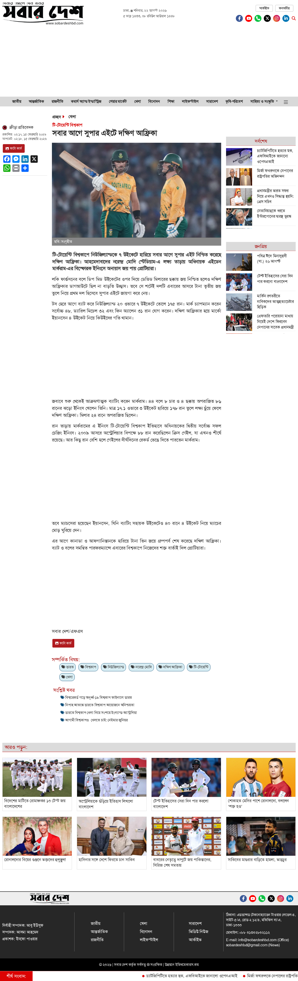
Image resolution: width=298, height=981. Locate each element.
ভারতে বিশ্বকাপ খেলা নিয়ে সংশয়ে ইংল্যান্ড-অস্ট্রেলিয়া (101, 712)
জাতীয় (16, 101)
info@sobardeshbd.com (257, 939)
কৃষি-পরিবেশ (234, 101)
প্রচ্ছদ (56, 117)
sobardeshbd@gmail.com (247, 945)
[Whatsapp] (259, 18)
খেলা (137, 101)
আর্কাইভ (264, 8)
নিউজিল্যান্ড (115, 667)
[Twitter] (268, 18)
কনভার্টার (284, 8)
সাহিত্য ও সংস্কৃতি (263, 101)
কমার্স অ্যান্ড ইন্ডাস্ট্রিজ (86, 101)
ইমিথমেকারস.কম (187, 964)
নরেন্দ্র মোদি (143, 667)
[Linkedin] (287, 18)
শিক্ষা (171, 101)
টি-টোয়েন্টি (200, 667)
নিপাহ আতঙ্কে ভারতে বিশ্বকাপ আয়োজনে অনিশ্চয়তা (99, 705)
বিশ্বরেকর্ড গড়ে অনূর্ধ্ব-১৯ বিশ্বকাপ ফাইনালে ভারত (98, 697)
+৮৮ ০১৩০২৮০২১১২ (254, 932)
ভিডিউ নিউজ (198, 931)
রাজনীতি (57, 101)
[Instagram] (277, 18)
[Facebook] (240, 18)
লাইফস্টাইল (190, 101)
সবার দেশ (121, 964)
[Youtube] (249, 18)
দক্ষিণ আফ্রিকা (172, 667)
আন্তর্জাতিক (36, 101)
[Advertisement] (149, 61)
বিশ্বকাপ (90, 667)
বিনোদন (154, 101)
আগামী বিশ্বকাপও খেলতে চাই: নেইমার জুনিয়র (96, 720)
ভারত (69, 667)
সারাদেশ (212, 101)
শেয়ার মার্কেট (118, 101)
